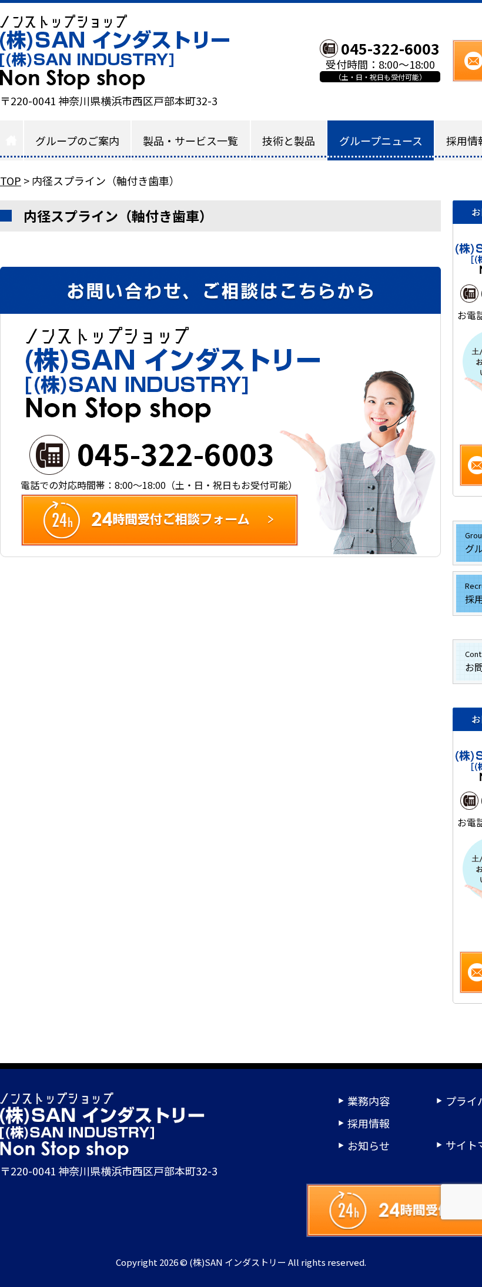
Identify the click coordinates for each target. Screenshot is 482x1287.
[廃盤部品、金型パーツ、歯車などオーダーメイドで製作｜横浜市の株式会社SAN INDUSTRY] (114, 52)
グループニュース (381, 140)
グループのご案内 (77, 140)
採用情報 (368, 1123)
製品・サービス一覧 (190, 140)
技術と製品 (288, 140)
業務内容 (368, 1100)
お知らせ (368, 1145)
